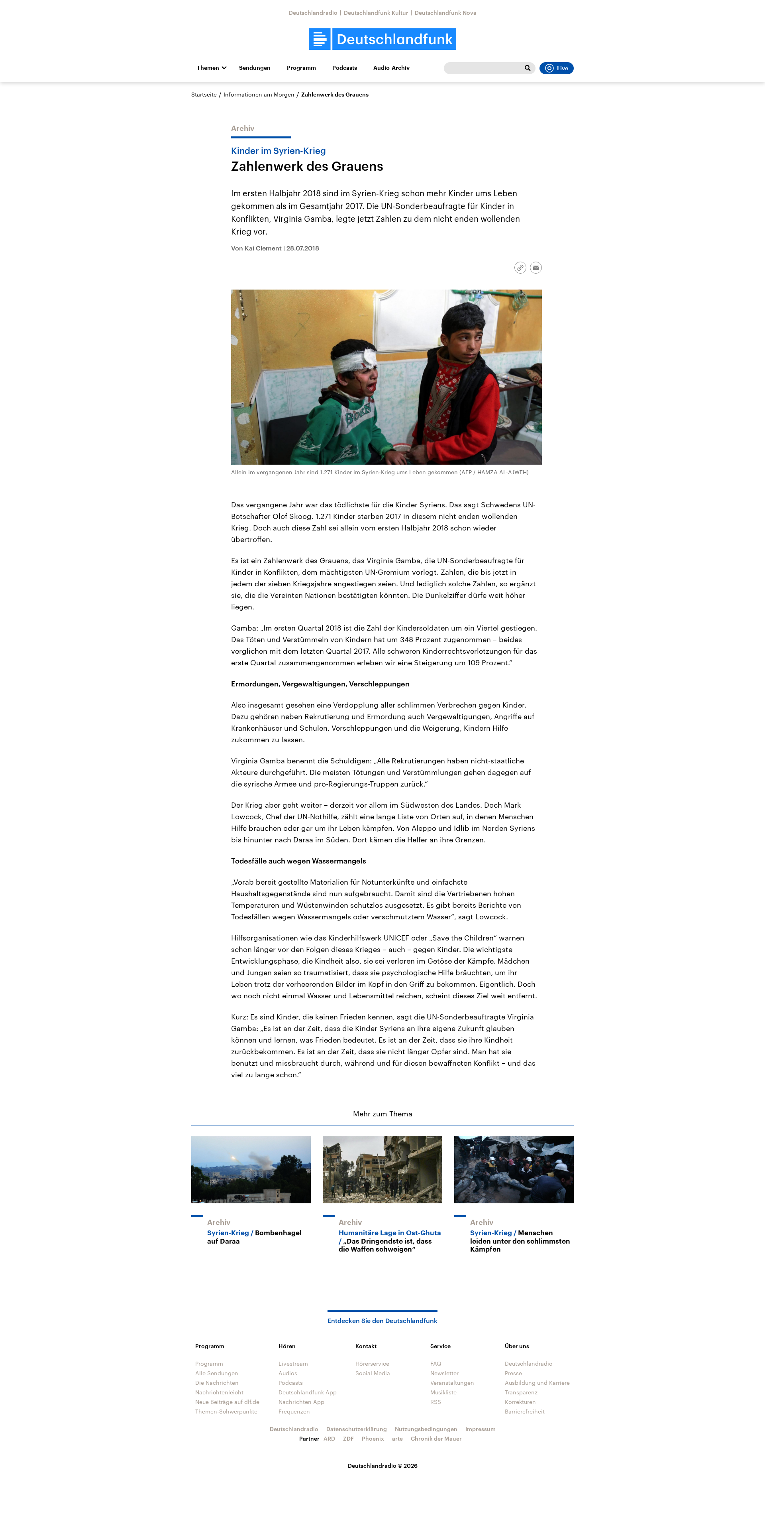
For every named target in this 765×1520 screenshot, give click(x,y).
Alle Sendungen (216, 1373)
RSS (435, 1401)
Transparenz (521, 1392)
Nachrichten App (301, 1401)
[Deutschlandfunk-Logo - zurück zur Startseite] (382, 39)
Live (562, 68)
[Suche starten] (528, 68)
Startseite (204, 94)
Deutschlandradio (313, 12)
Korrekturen (520, 1401)
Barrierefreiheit (525, 1411)
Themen (208, 68)
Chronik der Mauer (436, 1438)
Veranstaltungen (452, 1382)
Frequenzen (294, 1411)
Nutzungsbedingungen (426, 1428)
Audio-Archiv (391, 68)
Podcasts (344, 68)
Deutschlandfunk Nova (446, 12)
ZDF (348, 1438)
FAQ (435, 1363)
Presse (513, 1373)
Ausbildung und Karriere (537, 1382)
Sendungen (255, 68)
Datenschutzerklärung (356, 1428)
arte (397, 1438)
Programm (301, 68)
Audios (288, 1373)
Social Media (372, 1373)
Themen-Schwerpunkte (226, 1411)
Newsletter (444, 1373)
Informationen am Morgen (259, 94)
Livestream (293, 1363)
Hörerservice (372, 1363)
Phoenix (373, 1438)
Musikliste (443, 1392)
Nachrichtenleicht (219, 1392)
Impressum (480, 1428)
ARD (329, 1438)
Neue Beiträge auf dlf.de (227, 1401)
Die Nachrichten (217, 1382)
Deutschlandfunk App (308, 1392)
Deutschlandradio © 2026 (383, 1465)
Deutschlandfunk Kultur (376, 12)
